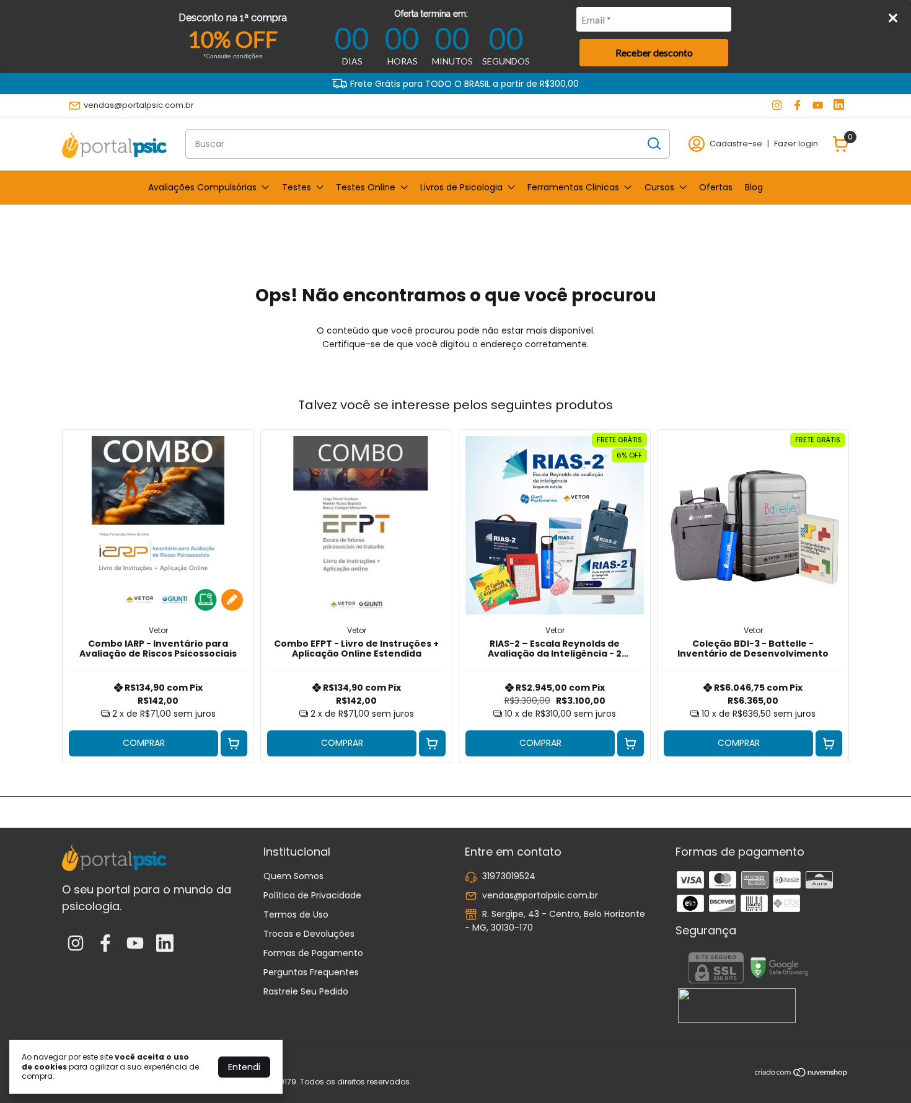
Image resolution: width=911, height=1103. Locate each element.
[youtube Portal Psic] (818, 105)
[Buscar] (653, 143)
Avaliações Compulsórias (202, 187)
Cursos (659, 187)
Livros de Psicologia (461, 187)
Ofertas (716, 187)
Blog (754, 187)
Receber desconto (654, 52)
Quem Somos (293, 876)
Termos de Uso (295, 914)
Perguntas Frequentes (311, 972)
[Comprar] (234, 743)
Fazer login (796, 143)
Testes (296, 187)
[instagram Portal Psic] (777, 105)
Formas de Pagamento (313, 953)
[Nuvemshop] (801, 1074)
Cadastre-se (736, 143)
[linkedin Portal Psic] (839, 105)
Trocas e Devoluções (308, 934)
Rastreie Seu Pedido (305, 991)
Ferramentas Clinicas (573, 187)
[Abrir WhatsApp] (880, 1072)
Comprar (144, 743)
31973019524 (508, 876)
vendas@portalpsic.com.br (139, 105)
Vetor (158, 630)
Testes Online (365, 187)
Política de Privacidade (312, 895)
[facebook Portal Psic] (797, 105)
